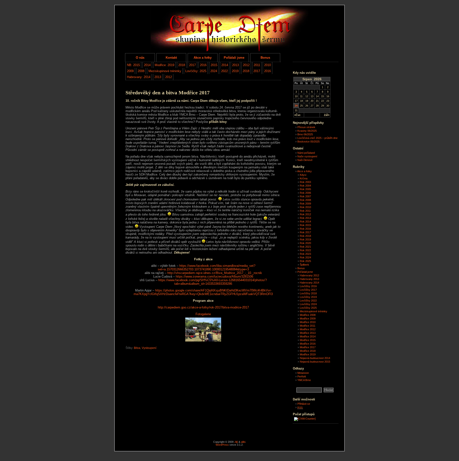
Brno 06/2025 (305, 134)
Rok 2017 (305, 232)
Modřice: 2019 (164, 65)
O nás (140, 57)
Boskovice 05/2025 (308, 141)
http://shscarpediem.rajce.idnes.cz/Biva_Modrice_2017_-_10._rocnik (214, 273)
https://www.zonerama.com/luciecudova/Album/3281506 (214, 276)
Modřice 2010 (308, 322)
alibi (243, 441)
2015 (214, 65)
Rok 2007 (305, 196)
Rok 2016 (305, 228)
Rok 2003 (305, 182)
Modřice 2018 (308, 350)
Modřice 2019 (308, 354)
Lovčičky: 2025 (195, 71)
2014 (147, 65)
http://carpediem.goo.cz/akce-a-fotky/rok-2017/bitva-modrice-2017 (203, 307)
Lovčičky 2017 (308, 289)
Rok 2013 (305, 217)
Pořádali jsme (234, 57)
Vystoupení (149, 348)
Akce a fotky (203, 57)
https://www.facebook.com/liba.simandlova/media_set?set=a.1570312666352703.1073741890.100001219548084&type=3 (207, 267)
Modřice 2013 (308, 332)
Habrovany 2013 (309, 279)
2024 (213, 71)
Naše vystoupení (307, 156)
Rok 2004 (305, 185)
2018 (181, 65)
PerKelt (301, 376)
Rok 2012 (305, 214)
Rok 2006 (305, 192)
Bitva (137, 348)
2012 (246, 65)
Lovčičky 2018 (308, 293)
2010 (267, 65)
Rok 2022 (305, 250)
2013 (235, 65)
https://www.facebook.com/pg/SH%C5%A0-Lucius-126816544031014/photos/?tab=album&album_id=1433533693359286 (212, 281)
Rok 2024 (305, 257)
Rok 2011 (305, 210)
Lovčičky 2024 (308, 304)
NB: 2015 (133, 65)
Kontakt (171, 57)
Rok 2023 (305, 253)
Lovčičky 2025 (308, 307)
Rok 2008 (305, 200)
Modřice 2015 (308, 340)
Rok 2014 (305, 221)
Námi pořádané (306, 152)
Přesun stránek (306, 127)
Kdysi (303, 174)
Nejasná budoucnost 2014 (315, 358)
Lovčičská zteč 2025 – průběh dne (317, 138)
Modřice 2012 (308, 329)
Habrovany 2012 (309, 275)
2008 (141, 71)
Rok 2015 (305, 225)
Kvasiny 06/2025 (307, 130)
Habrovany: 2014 (138, 77)
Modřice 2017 (308, 347)
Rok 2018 (305, 235)
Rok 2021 (305, 246)
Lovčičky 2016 (308, 286)
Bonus (265, 57)
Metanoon (303, 372)
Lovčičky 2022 (308, 300)
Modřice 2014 (308, 336)
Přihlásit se (303, 403)
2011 (257, 65)
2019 (235, 71)
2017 (192, 65)
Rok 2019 (305, 239)
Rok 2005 (305, 189)
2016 (203, 65)
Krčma (303, 178)
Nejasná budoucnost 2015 (315, 361)
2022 (224, 71)
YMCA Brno (304, 380)
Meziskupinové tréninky (164, 71)
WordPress (222, 444)
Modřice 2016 (308, 343)
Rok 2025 (305, 261)
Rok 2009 (305, 203)
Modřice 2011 (307, 325)
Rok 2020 (305, 243)
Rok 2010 (305, 207)
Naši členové (304, 160)
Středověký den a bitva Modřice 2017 (168, 93)
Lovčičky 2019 (308, 297)
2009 (130, 71)
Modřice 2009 (308, 318)
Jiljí (236, 441)
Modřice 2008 (308, 314)
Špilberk (304, 264)
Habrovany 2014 (309, 282)
